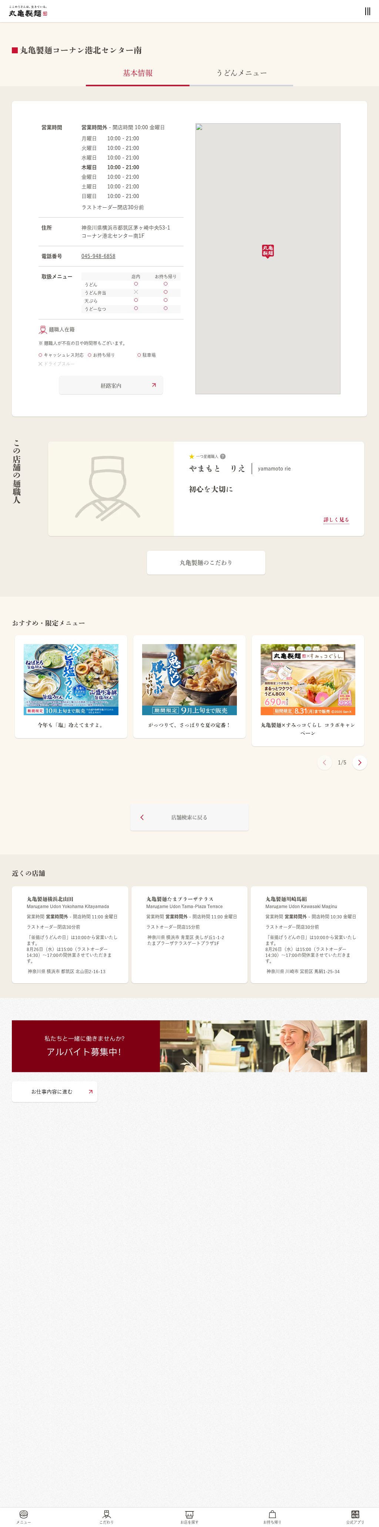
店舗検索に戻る (189, 817)
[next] (359, 762)
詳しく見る (336, 519)
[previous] (324, 762)
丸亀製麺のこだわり (206, 563)
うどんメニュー (241, 73)
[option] (206, 489)
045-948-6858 (98, 256)
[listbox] (206, 489)
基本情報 (137, 73)
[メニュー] (367, 11)
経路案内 (111, 385)
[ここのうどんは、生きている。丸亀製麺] (28, 11)
